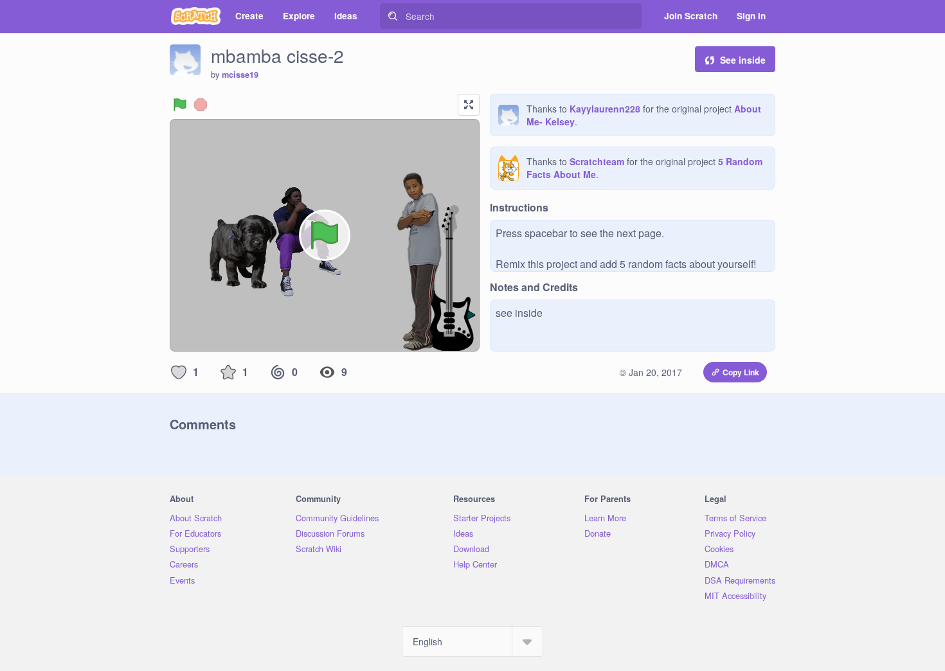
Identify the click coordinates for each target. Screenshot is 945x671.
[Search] (393, 16)
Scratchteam (597, 161)
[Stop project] (200, 104)
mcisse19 (240, 74)
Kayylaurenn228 (605, 108)
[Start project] (180, 104)
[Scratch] (196, 16)
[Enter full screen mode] (469, 105)
